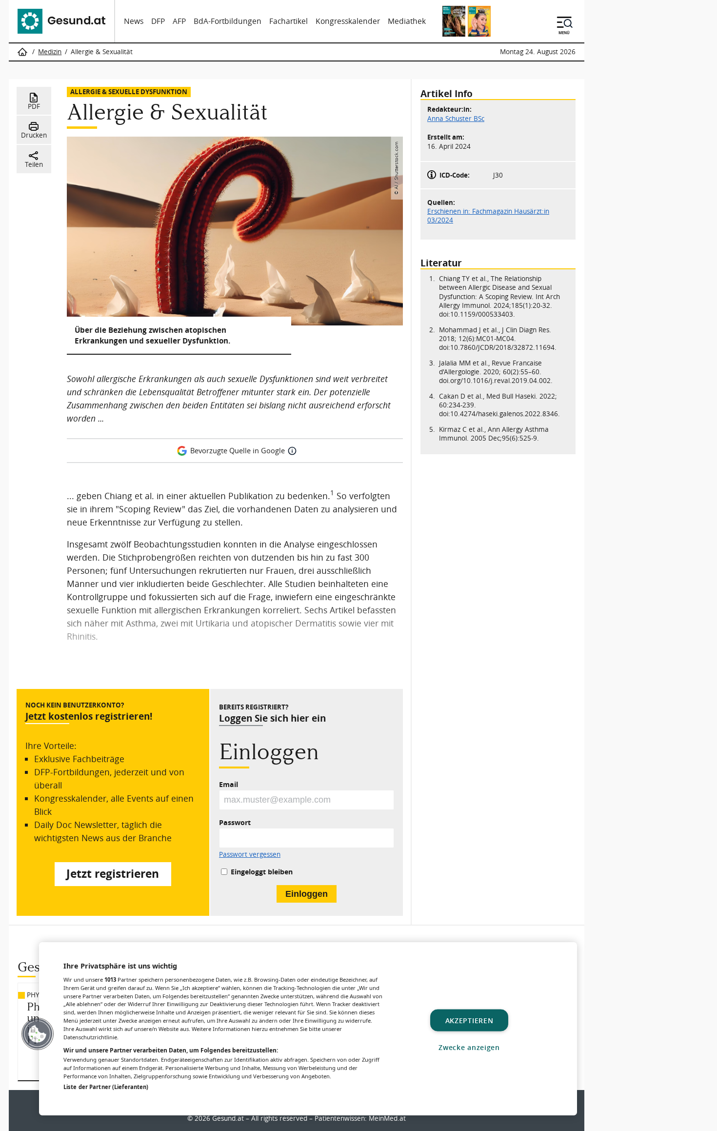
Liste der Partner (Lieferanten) (105, 1087)
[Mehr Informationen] (292, 451)
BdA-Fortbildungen (227, 21)
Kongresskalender (348, 21)
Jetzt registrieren (112, 874)
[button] (37, 1034)
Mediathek (407, 21)
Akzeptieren (469, 1020)
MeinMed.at (387, 1118)
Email (228, 784)
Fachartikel (288, 21)
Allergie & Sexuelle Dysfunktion (128, 91)
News (133, 21)
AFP (179, 21)
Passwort (235, 822)
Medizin (49, 51)
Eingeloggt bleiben (262, 871)
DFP (158, 21)
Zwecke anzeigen (469, 1046)
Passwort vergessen (249, 854)
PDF (34, 106)
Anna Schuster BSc (455, 118)
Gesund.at (228, 1118)
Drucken (34, 135)
